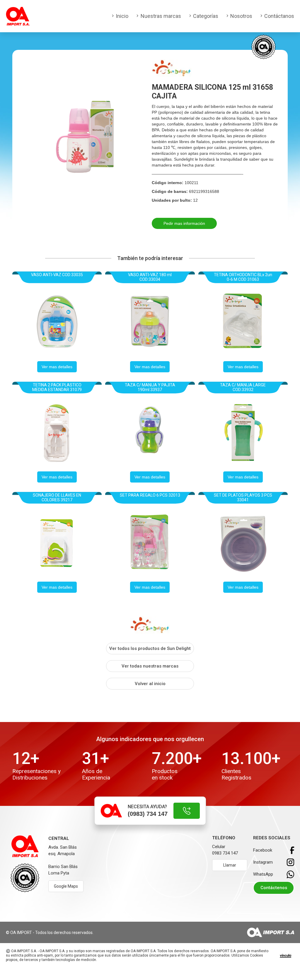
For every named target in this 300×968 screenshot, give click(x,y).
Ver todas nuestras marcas (150, 666)
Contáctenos (273, 887)
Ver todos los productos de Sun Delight (150, 648)
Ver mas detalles (57, 366)
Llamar (229, 865)
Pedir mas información (184, 223)
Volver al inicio (150, 683)
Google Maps (66, 886)
